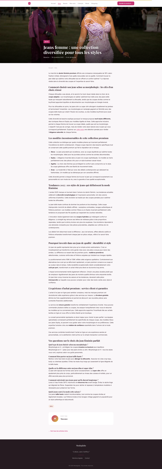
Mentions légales (77, 458)
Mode (87, 3)
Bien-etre (72, 3)
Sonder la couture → (125, 3)
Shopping (94, 3)
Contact (87, 458)
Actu (59, 3)
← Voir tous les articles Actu (58, 431)
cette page (80, 129)
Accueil (53, 3)
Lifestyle (80, 3)
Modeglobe (81, 445)
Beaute (65, 3)
